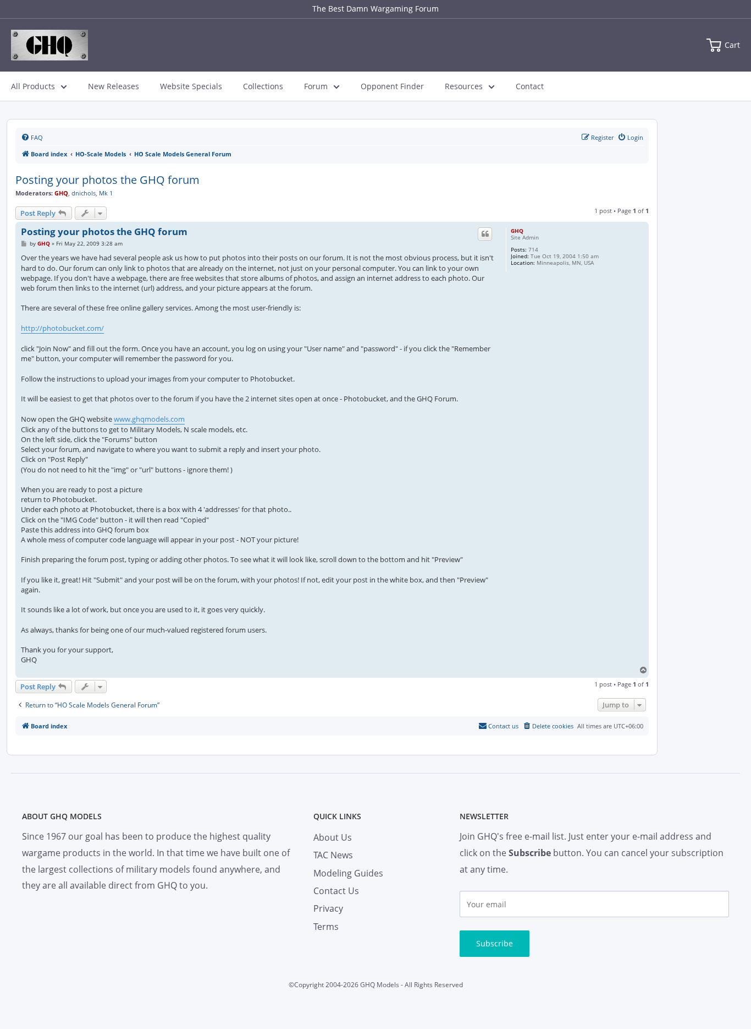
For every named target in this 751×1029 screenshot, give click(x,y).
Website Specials (191, 86)
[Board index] (49, 45)
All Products (33, 86)
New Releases (113, 86)
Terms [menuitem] (326, 927)
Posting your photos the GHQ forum (107, 179)
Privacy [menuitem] (328, 908)
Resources (464, 86)
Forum (316, 86)
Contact (530, 86)
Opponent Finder (392, 86)
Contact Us (336, 891)
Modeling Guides (348, 873)
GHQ (61, 193)
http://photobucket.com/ (62, 328)
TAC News (333, 855)
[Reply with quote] (485, 234)
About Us (332, 837)
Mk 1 (106, 193)
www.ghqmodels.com (149, 419)
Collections (263, 86)
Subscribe (494, 943)
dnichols (83, 193)
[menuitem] (32, 137)
